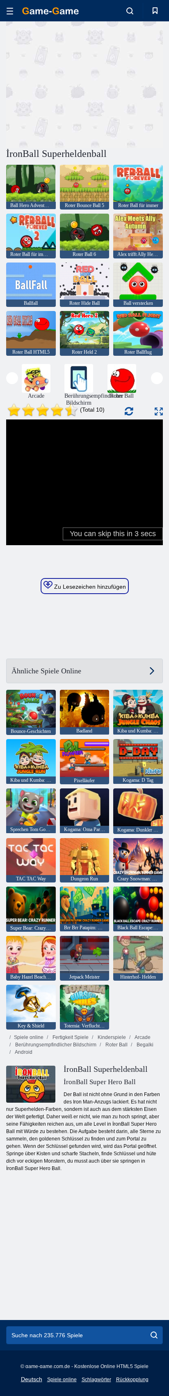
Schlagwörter (96, 1379)
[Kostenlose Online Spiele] (50, 10)
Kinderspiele (111, 1037)
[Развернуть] (159, 411)
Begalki (144, 1045)
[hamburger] (10, 11)
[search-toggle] (130, 10)
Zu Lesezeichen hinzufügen (89, 586)
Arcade (142, 1037)
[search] (154, 1335)
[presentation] (12, 378)
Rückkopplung (132, 1379)
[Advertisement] (75, 83)
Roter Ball (116, 1045)
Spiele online (28, 1037)
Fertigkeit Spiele (70, 1037)
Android (23, 1052)
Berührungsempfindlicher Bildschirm (55, 1045)
